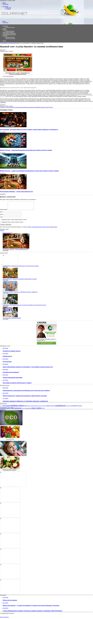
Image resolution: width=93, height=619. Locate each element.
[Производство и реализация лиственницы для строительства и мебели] (10, 264)
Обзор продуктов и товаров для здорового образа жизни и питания (20, 279)
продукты (23, 408)
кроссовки (41, 405)
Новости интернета (10, 38)
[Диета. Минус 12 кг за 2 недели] (10, 594)
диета (21, 405)
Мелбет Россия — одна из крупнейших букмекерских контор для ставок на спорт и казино (29, 171)
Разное (5, 36)
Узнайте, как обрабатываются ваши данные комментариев (42, 227)
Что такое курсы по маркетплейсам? (12, 318)
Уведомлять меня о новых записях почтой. (12, 222)
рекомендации (28, 408)
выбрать (15, 405)
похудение (68, 405)
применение (17, 408)
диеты (25, 405)
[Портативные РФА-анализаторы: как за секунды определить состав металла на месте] (10, 303)
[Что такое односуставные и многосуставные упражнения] (10, 532)
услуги (43, 408)
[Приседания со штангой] (10, 517)
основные (52, 405)
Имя (1, 211)
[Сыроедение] (10, 440)
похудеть (80, 405)
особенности (60, 405)
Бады (4, 28)
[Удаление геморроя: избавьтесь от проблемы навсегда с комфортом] (10, 290)
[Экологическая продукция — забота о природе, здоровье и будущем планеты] (11, 424)
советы (39, 408)
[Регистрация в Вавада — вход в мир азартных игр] (13, 188)
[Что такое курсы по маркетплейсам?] (10, 316)
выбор (8, 405)
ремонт (33, 408)
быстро (1, 405)
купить (44, 405)
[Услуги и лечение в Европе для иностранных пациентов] (13, 486)
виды (4, 405)
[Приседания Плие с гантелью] (10, 547)
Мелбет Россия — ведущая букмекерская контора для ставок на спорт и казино (26, 150)
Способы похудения (9, 33)
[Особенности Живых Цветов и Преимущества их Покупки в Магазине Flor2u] (10, 471)
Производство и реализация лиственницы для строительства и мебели (21, 265)
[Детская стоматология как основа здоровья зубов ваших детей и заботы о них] (13, 455)
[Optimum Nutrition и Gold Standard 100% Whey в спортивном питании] (10, 501)
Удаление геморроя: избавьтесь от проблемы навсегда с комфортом (20, 292)
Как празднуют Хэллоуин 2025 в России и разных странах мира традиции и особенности (29, 129)
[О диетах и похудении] (14, 19)
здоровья (32, 405)
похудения (74, 405)
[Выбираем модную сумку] (10, 563)
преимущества (6, 408)
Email (1, 214)
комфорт (37, 405)
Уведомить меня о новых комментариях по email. (14, 219)
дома (29, 405)
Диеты (5, 29)
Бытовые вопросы (10, 37)
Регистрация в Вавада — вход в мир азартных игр (16, 191)
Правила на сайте (10, 27)
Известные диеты (9, 31)
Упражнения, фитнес (9, 34)
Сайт (1, 217)
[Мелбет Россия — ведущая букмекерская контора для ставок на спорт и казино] (13, 147)
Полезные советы (8, 32)
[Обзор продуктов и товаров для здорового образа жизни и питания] (10, 277)
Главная (2, 43)
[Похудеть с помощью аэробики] (10, 578)
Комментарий (4, 209)
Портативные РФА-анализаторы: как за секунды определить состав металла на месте (24, 305)
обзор (48, 405)
